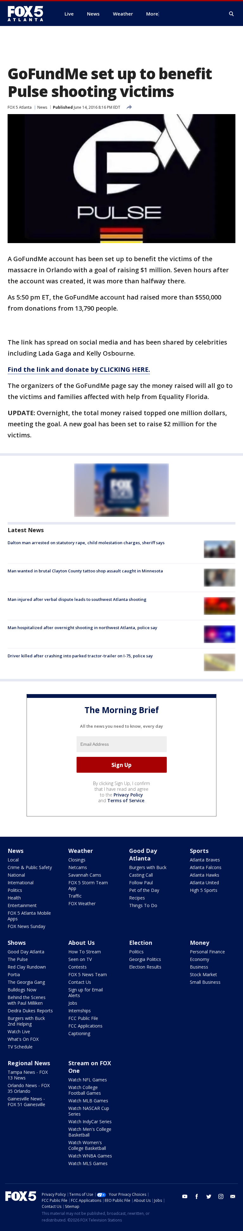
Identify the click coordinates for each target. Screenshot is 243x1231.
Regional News (29, 1063)
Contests (77, 967)
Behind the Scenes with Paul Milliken (27, 1000)
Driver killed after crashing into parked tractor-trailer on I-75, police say (80, 656)
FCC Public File (83, 1018)
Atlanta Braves (205, 860)
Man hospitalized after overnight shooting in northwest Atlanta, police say (82, 627)
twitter (209, 1196)
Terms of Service (125, 800)
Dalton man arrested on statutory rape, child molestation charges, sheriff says (86, 542)
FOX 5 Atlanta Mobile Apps (29, 916)
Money (199, 942)
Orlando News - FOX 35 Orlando (29, 1088)
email (233, 1196)
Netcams (77, 867)
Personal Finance (207, 952)
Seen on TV (80, 959)
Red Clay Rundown (27, 967)
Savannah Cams (84, 875)
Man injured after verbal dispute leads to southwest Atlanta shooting (77, 599)
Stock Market (203, 974)
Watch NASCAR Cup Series (88, 1111)
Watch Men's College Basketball (89, 1132)
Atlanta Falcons (205, 867)
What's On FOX (23, 1039)
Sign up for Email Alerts (85, 992)
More (152, 13)
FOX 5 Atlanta (20, 107)
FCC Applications (85, 1026)
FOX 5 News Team (87, 974)
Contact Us (79, 982)
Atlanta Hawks (204, 875)
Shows (17, 942)
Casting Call (141, 875)
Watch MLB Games (88, 1101)
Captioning (79, 1033)
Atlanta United (204, 883)
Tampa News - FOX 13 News (28, 1075)
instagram (221, 1196)
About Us (81, 942)
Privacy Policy (128, 795)
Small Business (205, 982)
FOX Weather (82, 903)
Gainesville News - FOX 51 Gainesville (26, 1101)
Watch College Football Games (84, 1090)
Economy (199, 959)
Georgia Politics (145, 959)
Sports (199, 850)
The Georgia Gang (26, 982)
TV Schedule (20, 1047)
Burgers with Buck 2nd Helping (26, 1021)
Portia (14, 974)
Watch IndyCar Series (90, 1121)
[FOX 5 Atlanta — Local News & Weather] (28, 13)
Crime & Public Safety (30, 867)
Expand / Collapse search (231, 14)
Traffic (75, 896)
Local (13, 860)
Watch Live (19, 1031)
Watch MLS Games (88, 1163)
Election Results (145, 967)
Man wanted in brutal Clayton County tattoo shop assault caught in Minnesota (85, 571)
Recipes (137, 898)
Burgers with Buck (147, 867)
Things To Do (143, 905)
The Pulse (18, 959)
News (42, 107)
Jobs (72, 1003)
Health (14, 898)
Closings (76, 860)
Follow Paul (141, 883)
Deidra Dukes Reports (30, 1011)
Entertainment (22, 905)
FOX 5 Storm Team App (88, 885)
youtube (185, 1196)
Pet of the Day (144, 890)
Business (199, 967)
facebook (197, 1196)
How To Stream (84, 952)
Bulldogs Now (22, 990)
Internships (79, 1011)
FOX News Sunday (26, 926)
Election (140, 942)
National (16, 875)
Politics (15, 890)
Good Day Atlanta (143, 854)
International (21, 883)
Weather (80, 850)
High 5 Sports (203, 890)
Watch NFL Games (87, 1080)
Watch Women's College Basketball (87, 1145)
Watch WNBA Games (90, 1156)
